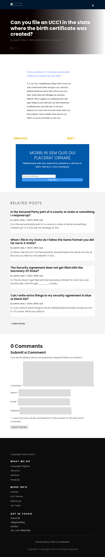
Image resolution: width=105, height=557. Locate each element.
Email (14, 401)
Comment (16, 385)
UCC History (16, 496)
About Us (15, 470)
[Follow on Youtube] (33, 56)
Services (14, 475)
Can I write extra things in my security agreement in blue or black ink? (50, 297)
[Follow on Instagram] (18, 56)
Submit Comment (19, 427)
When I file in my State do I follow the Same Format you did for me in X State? (52, 241)
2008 (38, 40)
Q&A (44, 40)
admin (17, 40)
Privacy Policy (42, 542)
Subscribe (52, 180)
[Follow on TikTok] (23, 56)
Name (14, 392)
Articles (14, 491)
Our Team (15, 505)
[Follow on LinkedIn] (28, 56)
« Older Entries (17, 323)
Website (14, 410)
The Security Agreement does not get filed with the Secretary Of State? (46, 269)
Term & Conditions (60, 542)
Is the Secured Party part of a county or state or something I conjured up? (52, 213)
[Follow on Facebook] (12, 56)
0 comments (55, 40)
